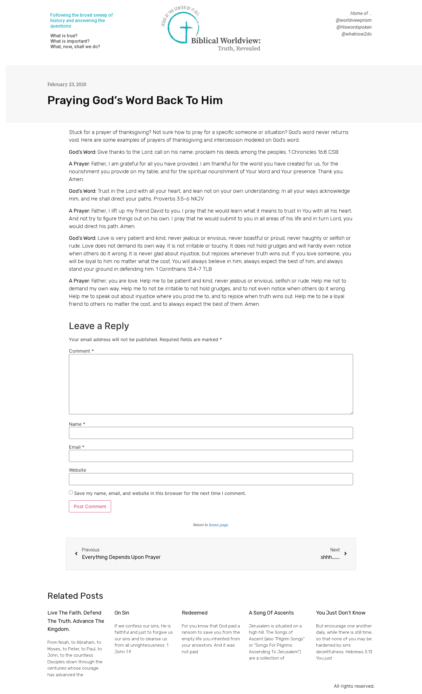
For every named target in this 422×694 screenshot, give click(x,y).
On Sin (122, 613)
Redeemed (195, 613)
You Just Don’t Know (340, 613)
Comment (81, 351)
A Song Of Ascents (271, 613)
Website (77, 470)
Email (76, 447)
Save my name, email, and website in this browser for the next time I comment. (160, 493)
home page (218, 524)
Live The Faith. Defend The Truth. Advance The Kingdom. (75, 621)
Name (77, 424)
